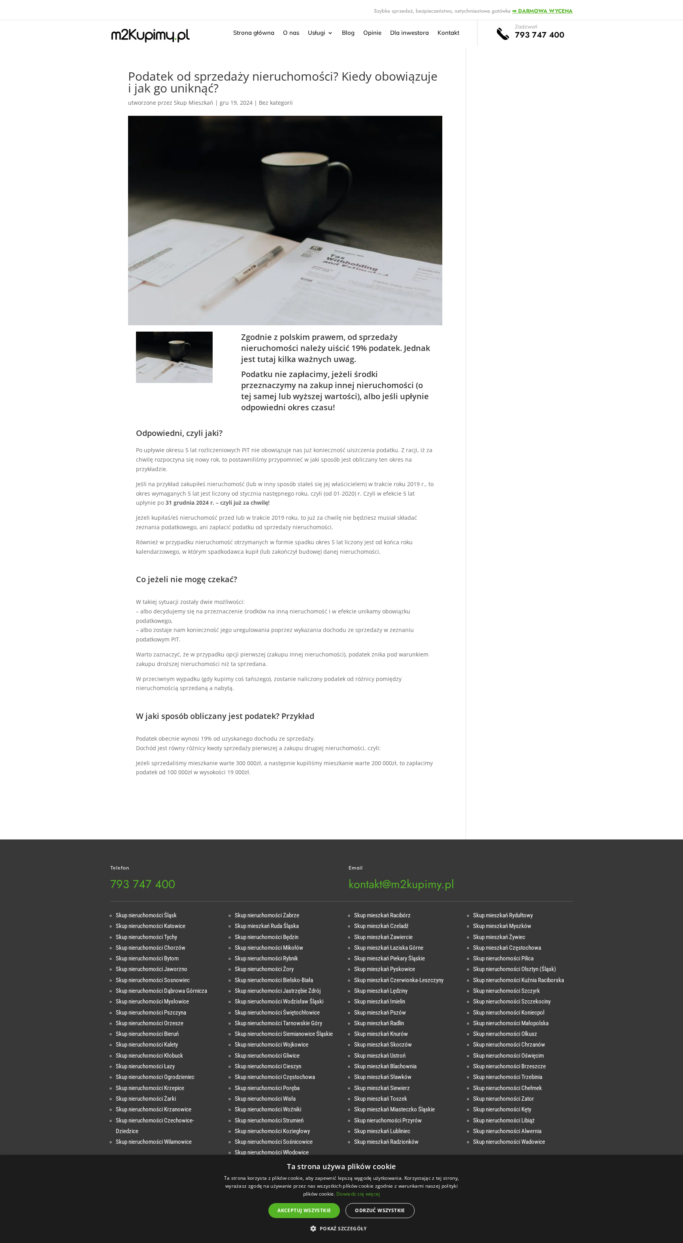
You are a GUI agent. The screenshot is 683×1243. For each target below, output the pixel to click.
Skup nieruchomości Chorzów (150, 947)
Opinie (372, 33)
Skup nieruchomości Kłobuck (149, 1055)
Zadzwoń (526, 26)
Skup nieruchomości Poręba (267, 1088)
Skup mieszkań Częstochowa (507, 947)
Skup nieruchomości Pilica (503, 958)
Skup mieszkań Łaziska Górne (388, 947)
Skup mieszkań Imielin (379, 1001)
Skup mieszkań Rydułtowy (503, 915)
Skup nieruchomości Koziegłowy (272, 1131)
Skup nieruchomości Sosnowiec (153, 980)
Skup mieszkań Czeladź (381, 926)
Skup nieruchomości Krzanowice (153, 1109)
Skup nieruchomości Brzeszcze (509, 1066)
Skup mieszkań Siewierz (382, 1088)
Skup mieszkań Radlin (379, 1023)
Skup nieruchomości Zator (503, 1098)
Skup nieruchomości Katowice (150, 926)
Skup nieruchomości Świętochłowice (277, 1012)
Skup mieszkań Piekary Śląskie (389, 958)
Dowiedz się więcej (358, 1193)
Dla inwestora (409, 33)
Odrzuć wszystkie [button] (380, 1210)
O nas (291, 33)
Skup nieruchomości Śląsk (146, 915)
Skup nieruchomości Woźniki (268, 1109)
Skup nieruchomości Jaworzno (151, 969)
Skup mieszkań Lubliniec (382, 1131)
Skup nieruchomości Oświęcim (508, 1055)
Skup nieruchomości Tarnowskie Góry (278, 1023)
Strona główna (253, 33)
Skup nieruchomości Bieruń (147, 1033)
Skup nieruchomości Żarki (146, 1098)
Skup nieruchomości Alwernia (507, 1131)
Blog (348, 33)
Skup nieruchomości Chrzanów (509, 1044)
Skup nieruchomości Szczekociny (512, 1001)
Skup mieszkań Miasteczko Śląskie (394, 1109)
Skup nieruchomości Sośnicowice (274, 1141)
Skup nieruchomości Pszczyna (151, 1012)
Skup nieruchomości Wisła (265, 1098)
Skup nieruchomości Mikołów (269, 947)
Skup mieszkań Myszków (502, 926)
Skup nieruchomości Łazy (145, 1066)
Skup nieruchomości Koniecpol (508, 1012)
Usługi (316, 33)
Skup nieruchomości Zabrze (267, 915)
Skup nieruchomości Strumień (269, 1120)
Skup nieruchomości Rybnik (266, 958)
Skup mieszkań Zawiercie (383, 937)
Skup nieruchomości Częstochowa (275, 1077)
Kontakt (448, 33)
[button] (341, 1229)
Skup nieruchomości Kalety (147, 1044)
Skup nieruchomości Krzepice (150, 1088)
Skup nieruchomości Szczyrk (506, 990)
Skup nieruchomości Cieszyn (268, 1066)
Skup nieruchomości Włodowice (272, 1152)
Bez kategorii (276, 102)
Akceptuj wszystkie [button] (304, 1210)
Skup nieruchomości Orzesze (149, 1023)
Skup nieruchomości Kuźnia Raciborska (518, 980)
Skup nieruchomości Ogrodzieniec (155, 1077)
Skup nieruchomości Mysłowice (152, 1001)
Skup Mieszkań (193, 102)
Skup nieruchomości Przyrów (388, 1120)
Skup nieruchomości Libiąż (504, 1120)
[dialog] (341, 1199)
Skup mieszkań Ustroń (380, 1055)
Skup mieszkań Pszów (380, 1012)
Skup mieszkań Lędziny (381, 990)
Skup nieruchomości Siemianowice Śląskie (284, 1033)
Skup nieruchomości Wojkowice (271, 1044)
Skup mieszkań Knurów (381, 1033)
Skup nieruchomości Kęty (502, 1109)
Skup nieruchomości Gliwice (267, 1055)
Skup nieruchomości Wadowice (509, 1141)
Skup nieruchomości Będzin (266, 937)
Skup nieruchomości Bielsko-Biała (274, 980)
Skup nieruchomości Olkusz (505, 1033)
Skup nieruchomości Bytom (147, 958)
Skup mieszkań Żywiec (499, 937)
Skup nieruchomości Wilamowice (154, 1141)
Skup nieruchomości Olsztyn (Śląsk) (514, 969)
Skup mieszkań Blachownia (385, 1066)
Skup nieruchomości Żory (264, 969)
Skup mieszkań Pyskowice (384, 969)
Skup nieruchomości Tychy (146, 937)
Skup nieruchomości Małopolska (511, 1023)
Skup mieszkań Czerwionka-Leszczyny (398, 980)
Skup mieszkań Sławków (382, 1077)
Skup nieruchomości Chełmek (507, 1088)
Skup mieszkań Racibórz (382, 915)
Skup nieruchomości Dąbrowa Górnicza (161, 990)
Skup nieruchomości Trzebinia (507, 1077)
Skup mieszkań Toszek (380, 1098)
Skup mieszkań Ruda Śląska (267, 926)
